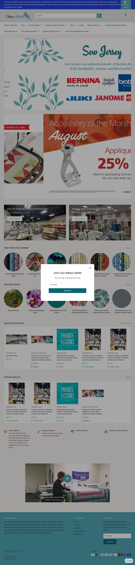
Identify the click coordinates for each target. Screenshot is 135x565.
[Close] (90, 267)
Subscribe (67, 290)
